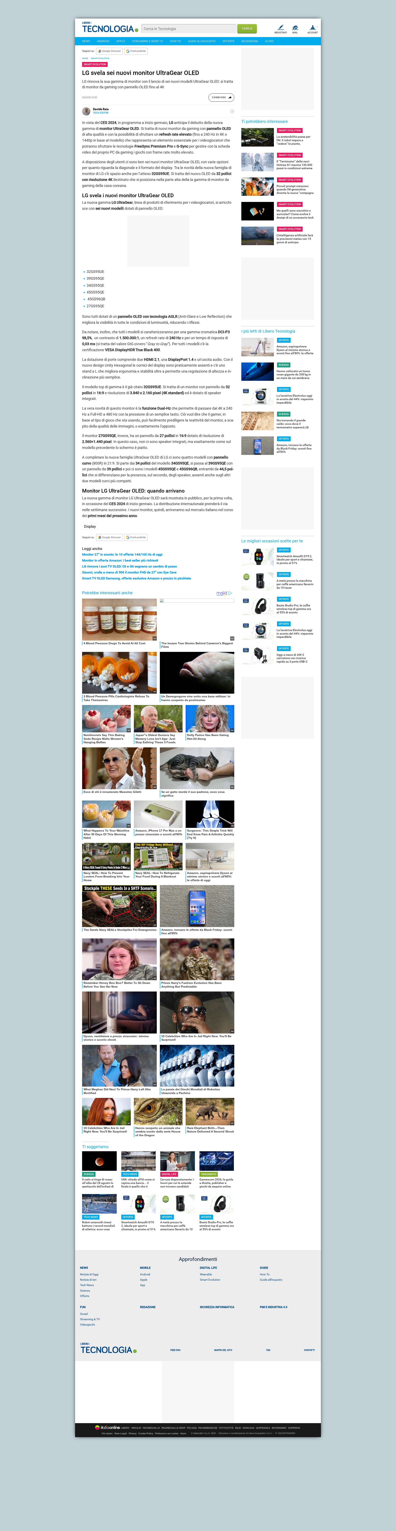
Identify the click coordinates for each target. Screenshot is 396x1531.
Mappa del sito (223, 1350)
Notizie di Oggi (89, 1274)
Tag (268, 1350)
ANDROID (103, 41)
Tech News (87, 1285)
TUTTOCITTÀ (226, 1428)
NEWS (86, 41)
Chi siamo (107, 1433)
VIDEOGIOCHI (208, 1174)
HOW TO (175, 41)
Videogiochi (87, 1324)
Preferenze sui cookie (166, 1433)
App (142, 1285)
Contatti (309, 1350)
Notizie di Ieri (88, 1279)
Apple (143, 1279)
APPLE (120, 41)
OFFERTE (229, 41)
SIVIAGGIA (248, 1428)
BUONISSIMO (279, 1428)
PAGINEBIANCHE (207, 1428)
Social (84, 1313)
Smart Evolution (210, 1279)
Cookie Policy (145, 1433)
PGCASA (192, 1428)
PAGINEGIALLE (151, 1428)
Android (145, 1274)
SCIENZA (89, 1174)
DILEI (238, 1428)
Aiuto (183, 1433)
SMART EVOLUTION (100, 58)
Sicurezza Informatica (217, 1307)
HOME (85, 58)
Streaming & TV (90, 1319)
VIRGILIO (136, 1428)
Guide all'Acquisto (271, 1279)
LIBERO (125, 1428)
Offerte (84, 1296)
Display (90, 526)
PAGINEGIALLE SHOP (173, 1428)
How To (265, 1274)
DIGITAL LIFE (169, 1174)
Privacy (133, 1433)
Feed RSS (175, 1350)
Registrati (281, 32)
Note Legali (120, 1433)
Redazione (148, 1307)
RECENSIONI (250, 41)
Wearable (206, 1274)
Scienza (85, 1290)
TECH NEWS (130, 1174)
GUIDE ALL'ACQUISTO (202, 41)
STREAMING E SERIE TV (147, 41)
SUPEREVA (294, 1428)
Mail (295, 32)
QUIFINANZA (263, 1428)
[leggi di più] (232, 111)
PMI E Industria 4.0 (273, 1307)
